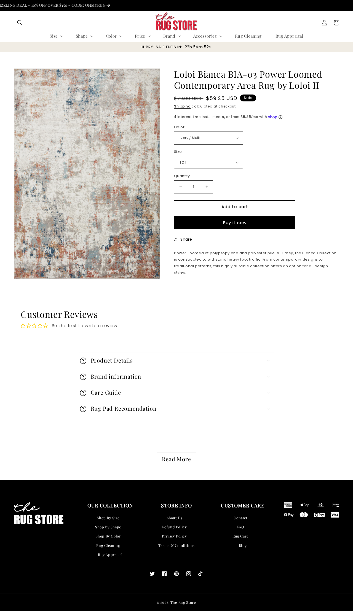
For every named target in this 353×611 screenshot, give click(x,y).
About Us (175, 517)
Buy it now (235, 222)
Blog (243, 545)
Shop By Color (108, 536)
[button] (20, 23)
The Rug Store (183, 602)
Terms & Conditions (176, 545)
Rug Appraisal (110, 554)
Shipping (182, 106)
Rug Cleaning (108, 545)
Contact (240, 517)
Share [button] (186, 239)
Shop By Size (108, 517)
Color (179, 127)
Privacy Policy (174, 536)
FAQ (240, 527)
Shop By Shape (108, 527)
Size (178, 151)
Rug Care (240, 536)
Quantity (182, 176)
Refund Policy (174, 527)
